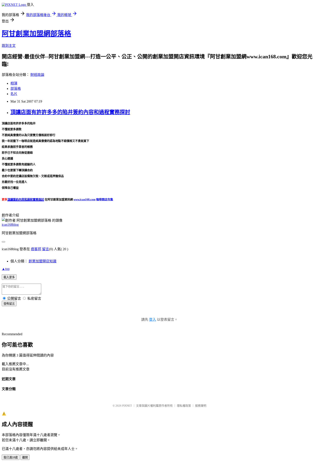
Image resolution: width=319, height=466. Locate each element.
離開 (25, 457)
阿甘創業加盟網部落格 (36, 34)
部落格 (15, 88)
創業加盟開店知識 (42, 261)
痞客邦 (36, 249)
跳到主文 (9, 45)
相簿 (13, 83)
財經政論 (37, 75)
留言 (45, 249)
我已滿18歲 (10, 457)
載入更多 (9, 277)
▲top (6, 269)
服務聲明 (200, 405)
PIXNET (127, 405)
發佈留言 (9, 303)
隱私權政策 (184, 405)
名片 (13, 94)
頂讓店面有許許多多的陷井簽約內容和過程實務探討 (70, 112)
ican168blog (10, 224)
